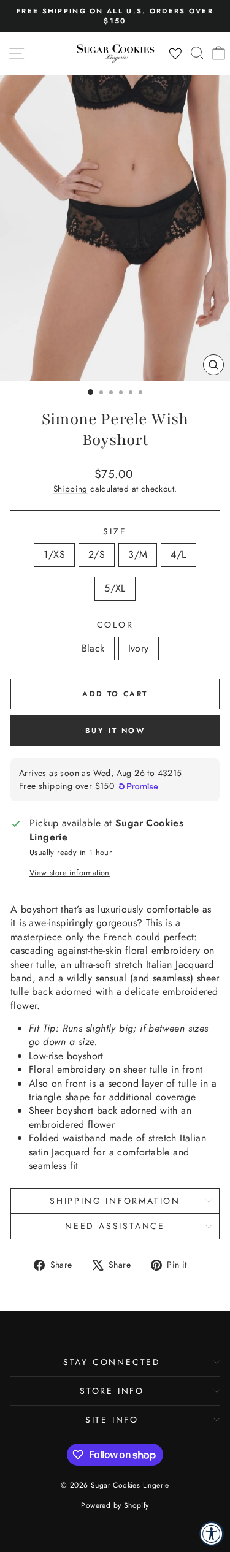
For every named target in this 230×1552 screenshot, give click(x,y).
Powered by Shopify (114, 1505)
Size (114, 532)
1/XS (54, 554)
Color (115, 625)
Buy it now (115, 730)
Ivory (138, 648)
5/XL (115, 588)
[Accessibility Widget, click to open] (211, 1533)
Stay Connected (112, 1362)
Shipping (70, 488)
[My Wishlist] (175, 54)
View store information (69, 872)
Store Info (112, 1391)
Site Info (112, 1419)
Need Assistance (115, 1226)
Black (93, 648)
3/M (137, 554)
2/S (96, 554)
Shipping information (115, 1201)
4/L (178, 554)
